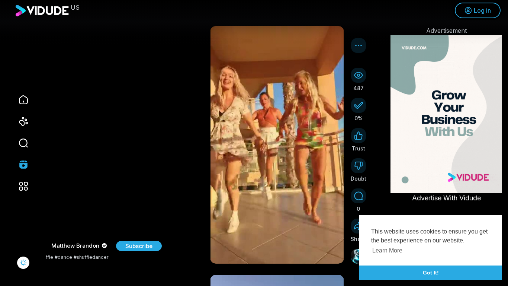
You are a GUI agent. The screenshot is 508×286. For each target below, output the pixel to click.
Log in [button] (482, 10)
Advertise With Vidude (446, 198)
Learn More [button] (387, 250)
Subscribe (138, 246)
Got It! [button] (431, 273)
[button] (18, 143)
